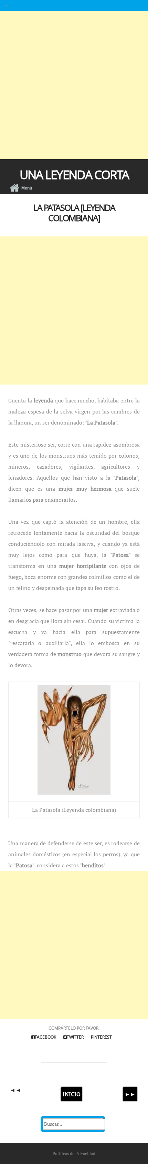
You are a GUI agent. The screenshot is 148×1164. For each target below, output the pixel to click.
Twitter (75, 1037)
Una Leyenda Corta (74, 174)
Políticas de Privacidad (74, 1153)
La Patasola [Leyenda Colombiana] (74, 213)
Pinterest (101, 1037)
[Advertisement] (74, 85)
